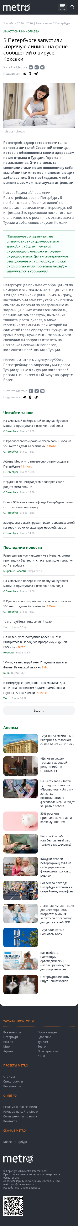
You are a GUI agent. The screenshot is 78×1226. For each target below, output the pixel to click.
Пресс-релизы (48, 1051)
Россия (8, 1042)
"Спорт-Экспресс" (30, 1187)
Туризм (43, 1042)
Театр (6, 627)
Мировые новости (14, 571)
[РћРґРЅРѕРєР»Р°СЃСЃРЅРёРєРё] (30, 73)
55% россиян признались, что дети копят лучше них (56, 818)
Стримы (9, 1077)
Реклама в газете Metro (20, 1107)
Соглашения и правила (20, 1116)
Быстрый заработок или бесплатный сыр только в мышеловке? (55, 840)
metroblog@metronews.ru (18, 1184)
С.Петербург (61, 23)
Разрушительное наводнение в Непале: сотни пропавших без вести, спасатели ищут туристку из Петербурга (38, 560)
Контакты (10, 1121)
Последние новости (22, 547)
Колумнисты (12, 1086)
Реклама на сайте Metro (20, 1111)
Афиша (8, 1051)
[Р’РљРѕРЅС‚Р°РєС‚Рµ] (24, 73)
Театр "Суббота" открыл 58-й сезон (28, 622)
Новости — (44, 23)
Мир (6, 1046)
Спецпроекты (13, 1081)
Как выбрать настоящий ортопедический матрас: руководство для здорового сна (55, 961)
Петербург (10, 1037)
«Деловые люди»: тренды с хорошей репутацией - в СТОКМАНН (53, 764)
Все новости (12, 1032)
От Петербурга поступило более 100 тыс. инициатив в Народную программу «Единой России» (35, 642)
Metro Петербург (15, 1142)
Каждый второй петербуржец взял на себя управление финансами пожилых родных (55, 867)
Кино (6, 673)
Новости (8, 652)
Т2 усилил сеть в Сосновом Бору (52, 932)
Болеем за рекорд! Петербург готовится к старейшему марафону (56, 887)
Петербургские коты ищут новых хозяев (54, 979)
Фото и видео (47, 1032)
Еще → (39, 710)
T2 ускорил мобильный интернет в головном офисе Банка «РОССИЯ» (57, 740)
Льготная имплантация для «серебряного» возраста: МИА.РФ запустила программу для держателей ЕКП (57, 914)
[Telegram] (35, 73)
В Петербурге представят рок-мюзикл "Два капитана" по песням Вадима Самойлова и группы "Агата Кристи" (34, 688)
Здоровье (44, 1037)
